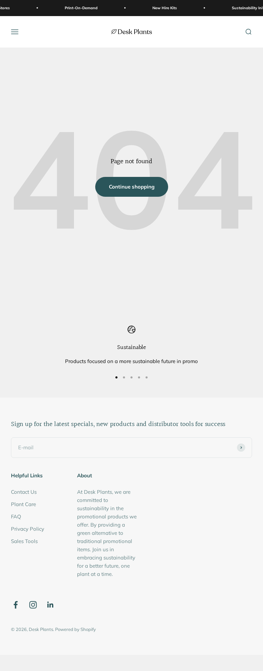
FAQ (16, 516)
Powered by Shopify (75, 629)
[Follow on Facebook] (15, 604)
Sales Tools (24, 541)
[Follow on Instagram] (33, 604)
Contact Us (24, 492)
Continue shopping (131, 186)
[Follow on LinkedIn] (50, 604)
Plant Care (23, 504)
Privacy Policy (27, 529)
